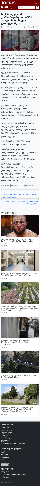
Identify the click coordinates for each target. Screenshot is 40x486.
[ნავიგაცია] (36, 3)
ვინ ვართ (5, 472)
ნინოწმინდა (6, 438)
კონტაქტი (5, 477)
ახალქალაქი (6, 430)
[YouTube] (7, 7)
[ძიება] (37, 7)
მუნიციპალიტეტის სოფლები (13, 443)
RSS (2, 460)
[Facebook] (2, 7)
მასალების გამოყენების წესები (14, 474)
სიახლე (29, 27)
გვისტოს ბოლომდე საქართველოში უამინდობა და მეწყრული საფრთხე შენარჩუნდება (15, 342)
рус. (11, 6)
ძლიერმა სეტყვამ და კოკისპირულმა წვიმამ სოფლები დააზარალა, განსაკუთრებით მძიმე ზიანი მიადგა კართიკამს (20, 308)
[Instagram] (5, 7)
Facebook (16, 186)
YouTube (4, 452)
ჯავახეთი (5, 440)
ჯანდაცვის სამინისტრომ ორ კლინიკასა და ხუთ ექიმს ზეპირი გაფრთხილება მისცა (19, 274)
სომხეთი (4, 435)
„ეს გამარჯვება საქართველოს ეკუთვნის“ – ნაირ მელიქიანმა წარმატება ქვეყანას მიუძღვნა (18, 241)
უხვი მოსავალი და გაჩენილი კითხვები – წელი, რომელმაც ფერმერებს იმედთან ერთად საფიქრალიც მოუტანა (17, 409)
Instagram (5, 457)
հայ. (11, 8)
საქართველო (6, 433)
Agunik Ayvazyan (17, 27)
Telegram (30, 186)
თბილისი (5, 427)
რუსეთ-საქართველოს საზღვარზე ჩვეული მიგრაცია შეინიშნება (18, 376)
